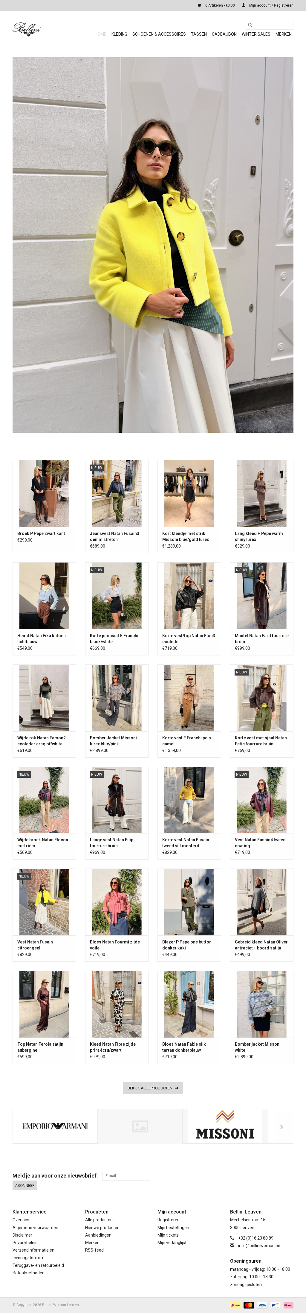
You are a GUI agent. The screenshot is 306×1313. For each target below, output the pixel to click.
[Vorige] (24, 1127)
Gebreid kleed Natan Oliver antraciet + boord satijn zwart (261, 945)
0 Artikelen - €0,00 (220, 5)
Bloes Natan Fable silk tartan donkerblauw (184, 1047)
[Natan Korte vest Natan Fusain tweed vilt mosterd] (189, 800)
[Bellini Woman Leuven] (48, 29)
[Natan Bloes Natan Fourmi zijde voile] (117, 902)
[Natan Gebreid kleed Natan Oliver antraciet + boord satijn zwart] (262, 902)
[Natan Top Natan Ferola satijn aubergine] (44, 1004)
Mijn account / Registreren (270, 5)
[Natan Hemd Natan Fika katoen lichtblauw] (44, 595)
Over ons (21, 1219)
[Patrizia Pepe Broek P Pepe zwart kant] (44, 493)
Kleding (119, 34)
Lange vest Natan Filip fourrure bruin (111, 842)
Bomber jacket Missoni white (258, 1047)
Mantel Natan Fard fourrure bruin (262, 638)
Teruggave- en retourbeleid (38, 1265)
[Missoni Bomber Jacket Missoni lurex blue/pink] (117, 697)
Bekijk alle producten (150, 1088)
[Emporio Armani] (55, 1126)
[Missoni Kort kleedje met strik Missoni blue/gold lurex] (189, 493)
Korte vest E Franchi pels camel (186, 740)
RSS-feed (94, 1250)
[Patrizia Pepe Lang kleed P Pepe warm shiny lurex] (262, 493)
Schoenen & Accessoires (159, 34)
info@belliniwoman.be (259, 1245)
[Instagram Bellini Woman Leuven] (288, 1176)
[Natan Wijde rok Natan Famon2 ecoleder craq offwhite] (44, 697)
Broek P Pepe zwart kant (41, 533)
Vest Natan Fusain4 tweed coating (260, 842)
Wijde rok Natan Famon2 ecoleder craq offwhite (41, 740)
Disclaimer (22, 1235)
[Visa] (261, 1305)
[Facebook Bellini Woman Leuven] (278, 1176)
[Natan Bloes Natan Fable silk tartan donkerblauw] (189, 1004)
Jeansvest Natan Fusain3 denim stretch (114, 536)
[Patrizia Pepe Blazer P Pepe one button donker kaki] (189, 902)
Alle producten (99, 1219)
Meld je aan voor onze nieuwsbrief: (55, 1175)
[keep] (140, 1126)
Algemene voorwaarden (35, 1227)
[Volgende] (282, 1127)
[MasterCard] (248, 1305)
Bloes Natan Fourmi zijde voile (115, 945)
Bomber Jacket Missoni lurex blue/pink (113, 740)
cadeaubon (224, 34)
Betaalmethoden (29, 1272)
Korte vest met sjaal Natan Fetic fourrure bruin (261, 740)
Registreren (168, 1219)
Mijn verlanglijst (171, 1242)
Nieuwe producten (102, 1227)
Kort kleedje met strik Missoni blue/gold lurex (185, 536)
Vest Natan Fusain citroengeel (35, 945)
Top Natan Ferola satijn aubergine (40, 1047)
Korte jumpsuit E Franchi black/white (114, 638)
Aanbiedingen (98, 1235)
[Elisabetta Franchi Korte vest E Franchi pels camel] (189, 697)
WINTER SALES (256, 34)
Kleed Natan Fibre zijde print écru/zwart (113, 1047)
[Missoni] (225, 1126)
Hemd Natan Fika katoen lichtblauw (41, 638)
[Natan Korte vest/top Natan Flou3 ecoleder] (189, 595)
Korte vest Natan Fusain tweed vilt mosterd (185, 842)
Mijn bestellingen (173, 1227)
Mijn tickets (168, 1235)
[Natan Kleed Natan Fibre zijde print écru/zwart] (117, 1004)
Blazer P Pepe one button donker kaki (187, 945)
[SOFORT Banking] (287, 1305)
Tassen (199, 34)
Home (100, 34)
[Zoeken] (250, 25)
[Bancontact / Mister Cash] (274, 1305)
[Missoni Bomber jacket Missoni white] (262, 1004)
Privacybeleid (25, 1242)
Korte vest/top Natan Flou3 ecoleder (188, 638)
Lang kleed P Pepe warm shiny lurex (259, 536)
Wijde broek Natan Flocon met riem (42, 842)
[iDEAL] (234, 1305)
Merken (284, 34)
